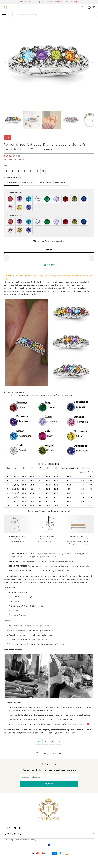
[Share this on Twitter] (38, 742)
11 (43, 171)
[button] (49, 192)
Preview (49, 249)
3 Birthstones (28, 183)
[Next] (92, 62)
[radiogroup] (49, 203)
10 (37, 171)
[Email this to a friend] (58, 742)
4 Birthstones (44, 183)
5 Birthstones (61, 183)
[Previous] (6, 62)
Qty (5, 253)
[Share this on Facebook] (45, 742)
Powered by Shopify (28, 840)
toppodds (15, 840)
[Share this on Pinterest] (52, 742)
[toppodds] (5, 7)
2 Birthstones (11, 183)
